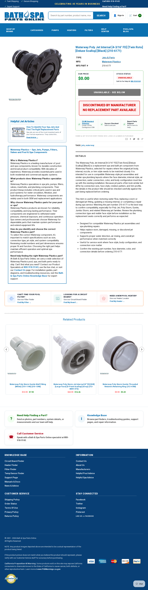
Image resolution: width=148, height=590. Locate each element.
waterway (90, 145)
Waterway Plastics (111, 61)
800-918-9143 (136, 81)
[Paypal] (136, 561)
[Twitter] (134, 139)
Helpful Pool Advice (85, 473)
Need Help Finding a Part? (114, 6)
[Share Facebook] (130, 139)
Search (101, 15)
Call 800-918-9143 (111, 1)
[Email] (126, 139)
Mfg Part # (82, 66)
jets (83, 145)
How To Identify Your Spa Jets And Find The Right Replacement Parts (42, 128)
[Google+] (142, 139)
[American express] (102, 561)
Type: (79, 57)
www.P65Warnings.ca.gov (48, 569)
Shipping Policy (12, 499)
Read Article (32, 137)
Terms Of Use (11, 508)
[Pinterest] (138, 139)
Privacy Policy (11, 512)
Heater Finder (11, 465)
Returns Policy (12, 516)
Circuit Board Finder (14, 461)
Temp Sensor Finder (14, 473)
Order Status (11, 504)
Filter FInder (10, 469)
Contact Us (81, 461)
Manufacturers (83, 469)
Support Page (11, 477)
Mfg (78, 61)
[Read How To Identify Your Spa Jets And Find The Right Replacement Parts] (18, 132)
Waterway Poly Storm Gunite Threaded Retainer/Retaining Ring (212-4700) (120, 385)
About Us (80, 465)
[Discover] (125, 561)
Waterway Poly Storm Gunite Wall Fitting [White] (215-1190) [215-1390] (28, 385)
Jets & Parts (108, 57)
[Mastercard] (114, 561)
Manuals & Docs (12, 482)
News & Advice (12, 486)
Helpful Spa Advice (85, 477)
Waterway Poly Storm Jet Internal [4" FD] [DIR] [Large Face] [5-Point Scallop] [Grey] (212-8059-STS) (74, 386)
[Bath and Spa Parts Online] (24, 15)
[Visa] (91, 561)
